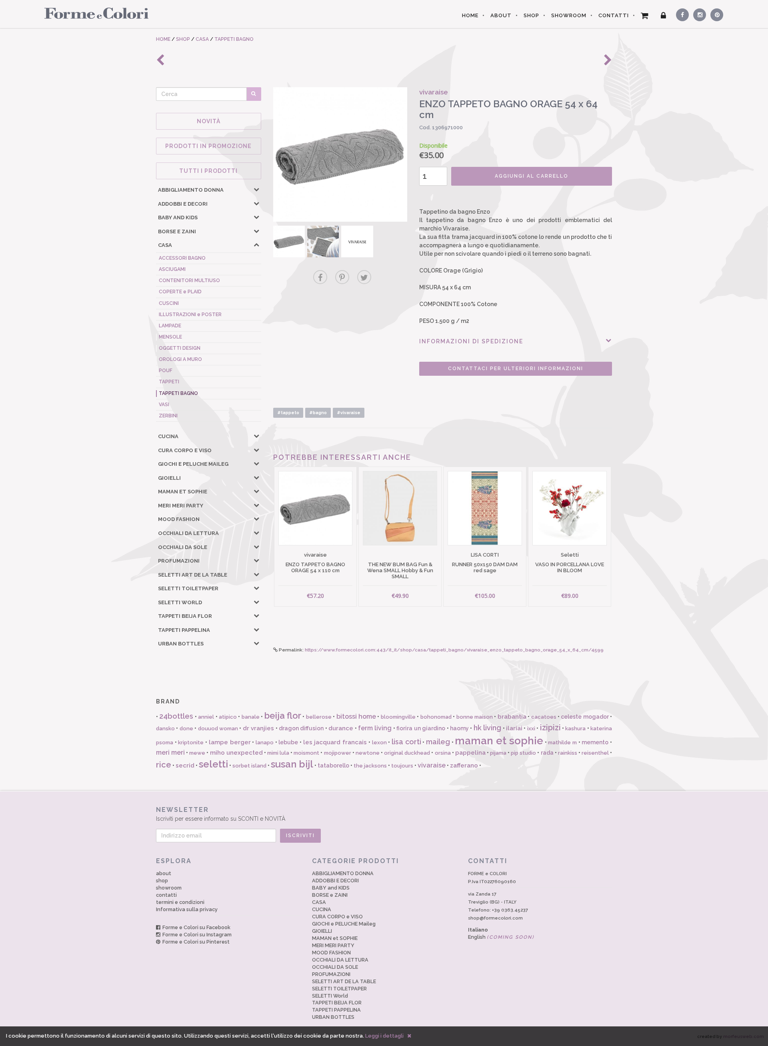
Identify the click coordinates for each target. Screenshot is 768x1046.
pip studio (523, 753)
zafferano (464, 765)
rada (547, 752)
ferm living (375, 728)
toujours (402, 766)
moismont (306, 753)
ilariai (514, 728)
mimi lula (278, 753)
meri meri (170, 752)
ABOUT (501, 15)
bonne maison (474, 717)
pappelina (470, 752)
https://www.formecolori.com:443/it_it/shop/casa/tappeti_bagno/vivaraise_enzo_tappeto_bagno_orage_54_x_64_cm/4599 (454, 650)
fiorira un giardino (420, 728)
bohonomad (436, 717)
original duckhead (407, 753)
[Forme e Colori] (93, 13)
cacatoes (543, 717)
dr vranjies (258, 728)
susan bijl (292, 764)
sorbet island (249, 766)
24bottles (176, 716)
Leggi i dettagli (384, 1036)
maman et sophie (499, 741)
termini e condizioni (180, 902)
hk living (487, 727)
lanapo (265, 742)
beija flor (282, 715)
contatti (166, 895)
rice (163, 764)
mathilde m (562, 742)
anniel (206, 717)
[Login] (663, 16)
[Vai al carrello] (645, 16)
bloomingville (398, 717)
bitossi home (356, 716)
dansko (165, 728)
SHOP (531, 15)
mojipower (337, 753)
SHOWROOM (568, 15)
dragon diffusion (301, 728)
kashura (575, 728)
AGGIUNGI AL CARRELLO (531, 176)
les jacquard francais (335, 742)
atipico (228, 717)
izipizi (550, 727)
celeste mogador (584, 716)
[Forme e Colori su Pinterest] (715, 14)
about (163, 873)
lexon (379, 742)
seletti (213, 764)
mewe (197, 753)
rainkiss (567, 753)
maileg (438, 741)
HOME (470, 15)
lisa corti (406, 741)
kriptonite (191, 742)
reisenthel (595, 753)
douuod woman (218, 728)
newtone (368, 753)
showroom (169, 888)
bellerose (319, 717)
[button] (256, 189)
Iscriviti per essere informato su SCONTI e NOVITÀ (220, 814)
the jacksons (370, 766)
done (186, 728)
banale (251, 717)
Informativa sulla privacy (187, 909)
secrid (185, 765)
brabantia (512, 716)
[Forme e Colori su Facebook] (680, 14)
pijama (498, 753)
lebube (288, 742)
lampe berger (230, 742)
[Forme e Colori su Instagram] (697, 14)
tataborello (333, 765)
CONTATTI (613, 15)
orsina (443, 753)
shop (162, 881)
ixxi (531, 728)
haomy (459, 728)
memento (595, 742)
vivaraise (432, 765)
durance (340, 728)
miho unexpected (236, 752)
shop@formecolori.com (495, 918)
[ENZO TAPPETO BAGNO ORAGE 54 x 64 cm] (340, 154)
